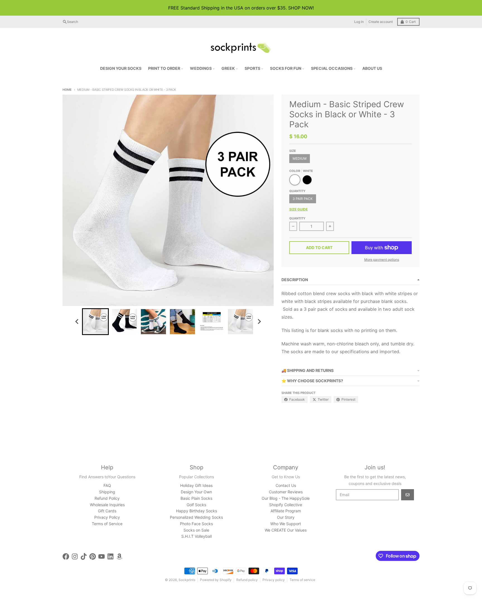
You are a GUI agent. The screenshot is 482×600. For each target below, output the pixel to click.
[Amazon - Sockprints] (119, 556)
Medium (300, 158)
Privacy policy (273, 580)
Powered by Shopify (216, 580)
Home (67, 90)
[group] (95, 321)
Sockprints (187, 580)
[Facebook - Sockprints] (65, 556)
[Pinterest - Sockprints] (92, 556)
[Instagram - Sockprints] (74, 556)
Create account (380, 22)
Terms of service (302, 580)
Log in (359, 22)
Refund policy (247, 580)
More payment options (381, 259)
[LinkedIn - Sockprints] (110, 556)
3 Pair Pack (303, 199)
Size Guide (298, 209)
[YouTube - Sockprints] (101, 556)
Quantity (297, 218)
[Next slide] (259, 321)
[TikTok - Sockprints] (83, 556)
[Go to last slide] (77, 321)
